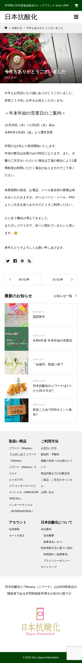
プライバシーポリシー (57, 560)
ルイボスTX (16, 479)
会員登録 (14, 529)
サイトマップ (49, 567)
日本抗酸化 (21, 16)
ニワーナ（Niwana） (21, 448)
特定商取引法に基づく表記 (56, 548)
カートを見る (17, 535)
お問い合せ (47, 492)
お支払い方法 (49, 448)
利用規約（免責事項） (57, 554)
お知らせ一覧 (63, 296)
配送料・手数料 (50, 454)
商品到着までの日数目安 (55, 473)
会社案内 (46, 529)
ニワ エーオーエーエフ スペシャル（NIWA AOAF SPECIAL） (24, 492)
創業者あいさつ (53, 541)
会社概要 (49, 535)
